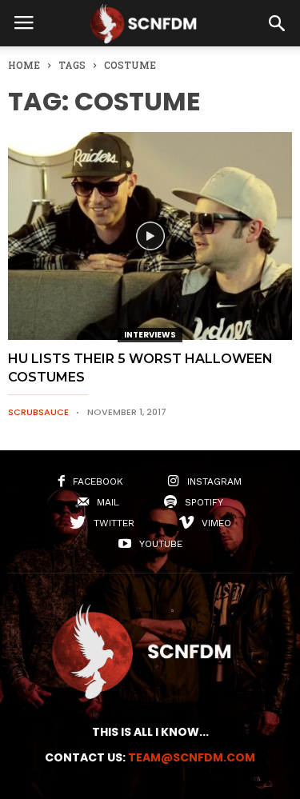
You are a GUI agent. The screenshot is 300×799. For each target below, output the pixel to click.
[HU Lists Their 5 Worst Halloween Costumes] (150, 236)
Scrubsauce (38, 411)
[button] (277, 23)
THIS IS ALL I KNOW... (150, 732)
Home (24, 64)
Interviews (150, 335)
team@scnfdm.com (191, 757)
